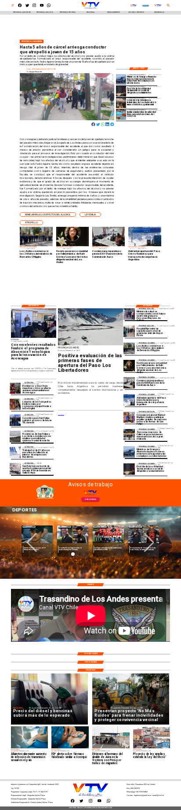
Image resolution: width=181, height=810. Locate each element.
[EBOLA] (129, 331)
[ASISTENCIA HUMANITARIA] (15, 388)
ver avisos (90, 499)
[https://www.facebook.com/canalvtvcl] (20, 6)
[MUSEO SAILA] (121, 103)
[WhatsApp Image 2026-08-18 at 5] (15, 420)
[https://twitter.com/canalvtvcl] (27, 6)
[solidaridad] (121, 91)
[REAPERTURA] (121, 79)
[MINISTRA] (129, 313)
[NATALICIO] (129, 348)
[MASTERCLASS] (121, 114)
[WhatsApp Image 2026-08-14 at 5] (15, 468)
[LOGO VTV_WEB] (90, 8)
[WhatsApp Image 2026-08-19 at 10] (129, 434)
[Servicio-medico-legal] (15, 452)
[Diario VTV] (12, 6)
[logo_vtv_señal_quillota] (158, 6)
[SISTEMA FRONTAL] (15, 436)
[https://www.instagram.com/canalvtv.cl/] (34, 6)
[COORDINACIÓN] (129, 382)
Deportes (29, 526)
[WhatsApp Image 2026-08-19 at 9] (129, 417)
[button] (48, 214)
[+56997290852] (49, 6)
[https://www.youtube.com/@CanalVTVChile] (41, 6)
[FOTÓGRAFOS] (15, 404)
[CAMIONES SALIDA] (129, 400)
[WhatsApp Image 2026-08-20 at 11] (129, 365)
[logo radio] (133, 6)
